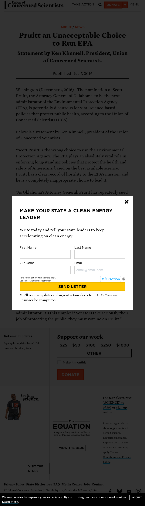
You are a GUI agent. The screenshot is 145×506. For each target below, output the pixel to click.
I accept (136, 497)
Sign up (33, 280)
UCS (100, 295)
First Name (28, 247)
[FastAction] (110, 279)
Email (78, 263)
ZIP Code (27, 263)
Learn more (10, 502)
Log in (23, 280)
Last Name (82, 247)
